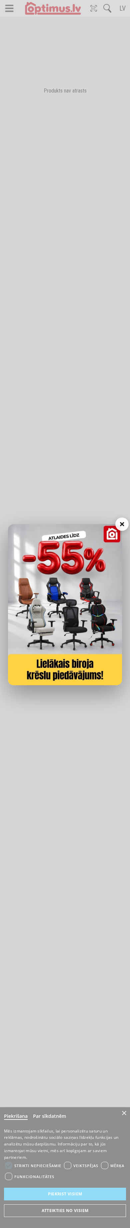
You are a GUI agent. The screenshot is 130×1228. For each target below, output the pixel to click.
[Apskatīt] (65, 604)
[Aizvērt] (122, 524)
